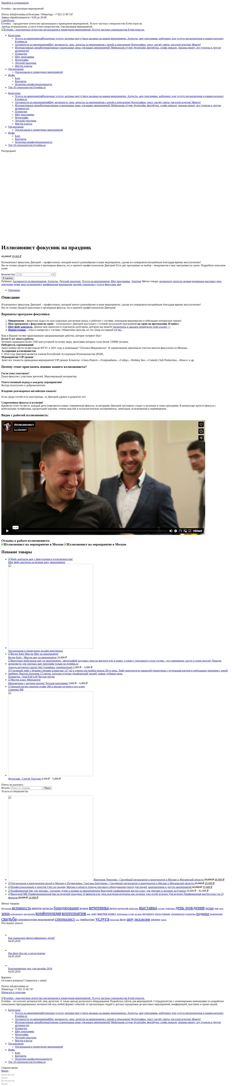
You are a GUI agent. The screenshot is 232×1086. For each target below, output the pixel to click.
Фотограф (6, 908)
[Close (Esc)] (2, 1080)
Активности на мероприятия (29, 281)
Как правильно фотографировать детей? (31, 938)
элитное (155, 919)
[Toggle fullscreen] (9, 1080)
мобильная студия (125, 914)
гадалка (161, 908)
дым (216, 908)
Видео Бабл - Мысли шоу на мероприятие (32, 657)
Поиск (47, 788)
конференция (50, 284)
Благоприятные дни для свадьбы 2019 (30, 968)
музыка (138, 914)
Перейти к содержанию (15, 2)
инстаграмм (29, 914)
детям (16, 284)
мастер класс (106, 914)
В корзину (8, 278)
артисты (178, 281)
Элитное (136, 281)
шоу (119, 284)
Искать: (5, 787)
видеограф (123, 908)
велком (187, 281)
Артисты (53, 281)
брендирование (66, 908)
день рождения (189, 907)
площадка (190, 914)
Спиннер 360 (15, 689)
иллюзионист (34, 284)
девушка (170, 908)
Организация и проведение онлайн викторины (35, 650)
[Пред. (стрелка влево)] (2, 1077)
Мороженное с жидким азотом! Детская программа (38, 683)
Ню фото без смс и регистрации (26, 953)
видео (113, 908)
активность (165, 281)
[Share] (6, 1080)
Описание (14, 290)
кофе (89, 914)
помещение (216, 913)
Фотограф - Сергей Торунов (24, 778)
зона (23, 284)
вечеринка (198, 281)
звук (221, 908)
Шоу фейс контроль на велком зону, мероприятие (36, 562)
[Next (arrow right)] (6, 1083)
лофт (94, 913)
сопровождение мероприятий (35, 919)
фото (123, 919)
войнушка (133, 908)
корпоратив (65, 284)
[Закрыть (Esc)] (2, 1074)
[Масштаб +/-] (13, 1074)
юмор (163, 920)
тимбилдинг (87, 919)
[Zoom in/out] (13, 1080)
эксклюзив (142, 919)
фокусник (110, 284)
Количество (8, 274)
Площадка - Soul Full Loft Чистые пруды (31, 676)
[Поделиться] (6, 1074)
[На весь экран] (9, 1074)
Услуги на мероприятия (95, 281)
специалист (89, 284)
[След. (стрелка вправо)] (6, 1077)
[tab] (119, 290)
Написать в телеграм (13, 992)
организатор (178, 913)
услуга (100, 284)
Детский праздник (70, 281)
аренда (37, 908)
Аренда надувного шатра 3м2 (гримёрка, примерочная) (40, 667)
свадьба (77, 284)
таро (77, 920)
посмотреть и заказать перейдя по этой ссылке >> (142, 326)
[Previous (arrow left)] (2, 1083)
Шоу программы (120, 281)
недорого (148, 914)
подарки (202, 914)
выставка (210, 281)
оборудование (162, 913)
